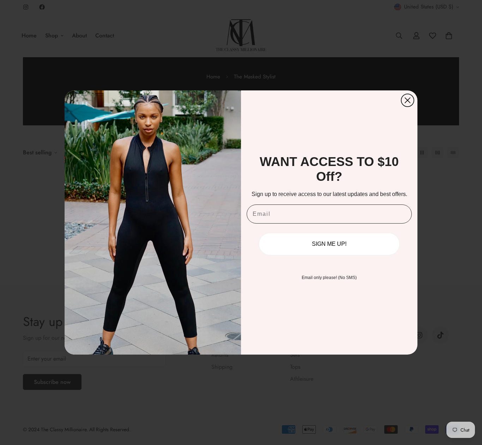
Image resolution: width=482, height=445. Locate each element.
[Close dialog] (407, 100)
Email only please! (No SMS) (329, 277)
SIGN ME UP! (329, 244)
